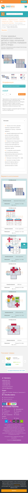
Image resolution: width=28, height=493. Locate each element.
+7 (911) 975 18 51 (6, 383)
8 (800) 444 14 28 (6, 380)
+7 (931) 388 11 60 (6, 384)
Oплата (17, 418)
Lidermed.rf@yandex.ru (7, 388)
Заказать (22, 94)
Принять (14, 490)
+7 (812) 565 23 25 (6, 382)
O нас (5, 409)
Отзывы (17, 414)
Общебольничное (13, 19)
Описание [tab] (5, 120)
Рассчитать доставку (24, 246)
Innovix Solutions (17, 440)
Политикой (17, 484)
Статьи (5, 418)
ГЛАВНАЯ (4, 19)
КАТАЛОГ (24, 1)
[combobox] (14, 14)
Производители (19, 409)
